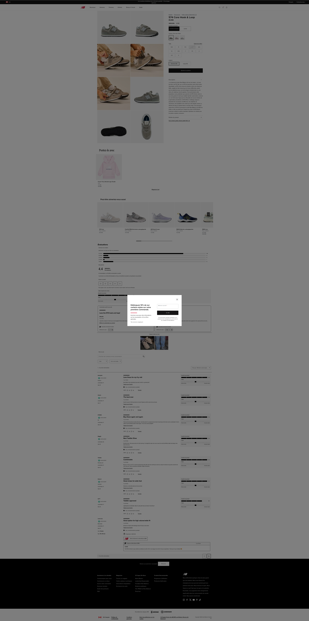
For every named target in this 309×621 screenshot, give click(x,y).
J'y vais (168, 312)
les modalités (164, 320)
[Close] (177, 299)
